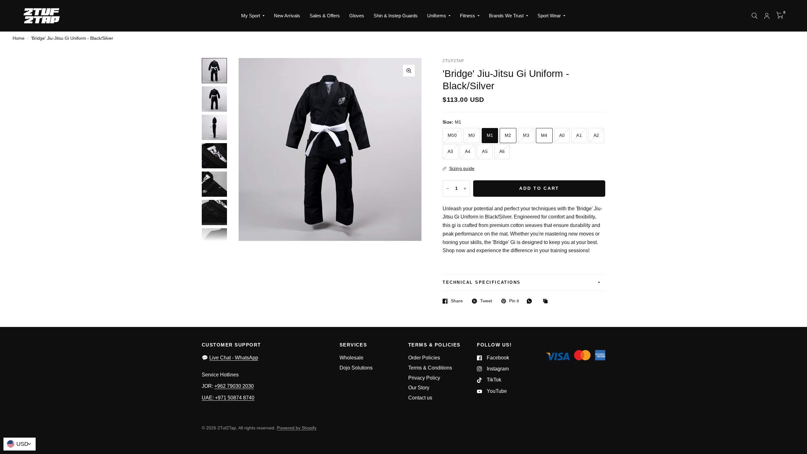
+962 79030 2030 (234, 386)
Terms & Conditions (430, 367)
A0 (562, 135)
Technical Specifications (481, 282)
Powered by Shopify (296, 428)
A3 (450, 151)
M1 (490, 135)
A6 (502, 151)
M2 (508, 135)
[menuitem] (252, 16)
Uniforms (436, 15)
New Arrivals (287, 15)
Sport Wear (549, 15)
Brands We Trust (506, 15)
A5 (485, 151)
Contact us (420, 397)
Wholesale (351, 357)
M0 (471, 135)
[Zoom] (409, 70)
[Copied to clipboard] (547, 302)
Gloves (356, 15)
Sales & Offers (325, 15)
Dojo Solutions (356, 367)
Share (457, 301)
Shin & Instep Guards (396, 15)
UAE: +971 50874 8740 (228, 397)
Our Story (418, 387)
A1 (579, 135)
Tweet (486, 301)
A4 (468, 151)
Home (19, 38)
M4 (544, 135)
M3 (526, 135)
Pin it (514, 301)
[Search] (754, 16)
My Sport (250, 15)
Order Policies (424, 357)
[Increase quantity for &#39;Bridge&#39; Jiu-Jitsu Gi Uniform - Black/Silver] (465, 188)
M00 (452, 135)
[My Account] (767, 16)
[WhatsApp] (531, 301)
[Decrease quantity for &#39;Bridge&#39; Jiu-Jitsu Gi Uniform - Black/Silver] (447, 188)
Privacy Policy (424, 378)
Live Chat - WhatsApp (233, 357)
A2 (596, 135)
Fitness (467, 15)
